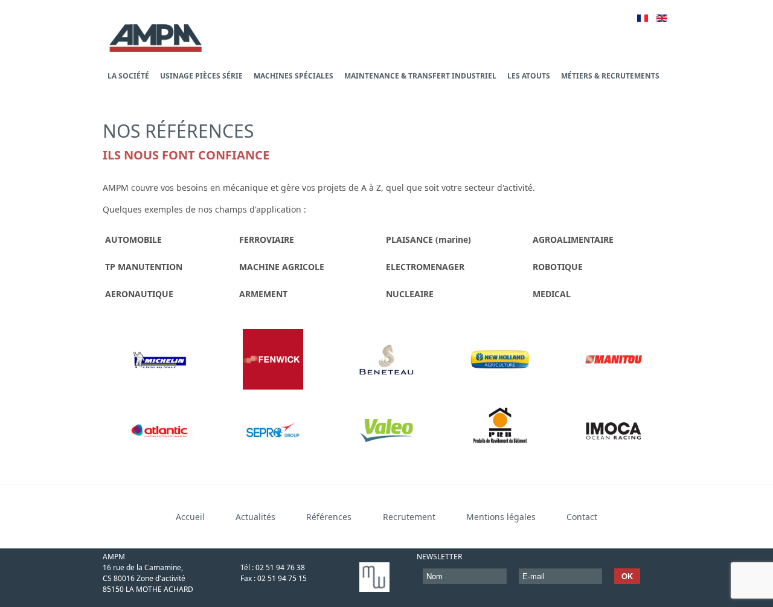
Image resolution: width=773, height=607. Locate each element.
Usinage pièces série (201, 76)
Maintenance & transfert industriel (420, 76)
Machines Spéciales (293, 76)
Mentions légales (501, 517)
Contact (581, 517)
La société (128, 76)
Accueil (190, 517)
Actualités (255, 517)
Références (328, 517)
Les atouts (528, 76)
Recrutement (409, 517)
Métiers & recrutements (610, 76)
